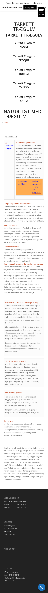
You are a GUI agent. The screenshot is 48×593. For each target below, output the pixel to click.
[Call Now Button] (41, 587)
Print (6, 123)
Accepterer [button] (30, 7)
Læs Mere (42, 7)
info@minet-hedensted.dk (14, 578)
